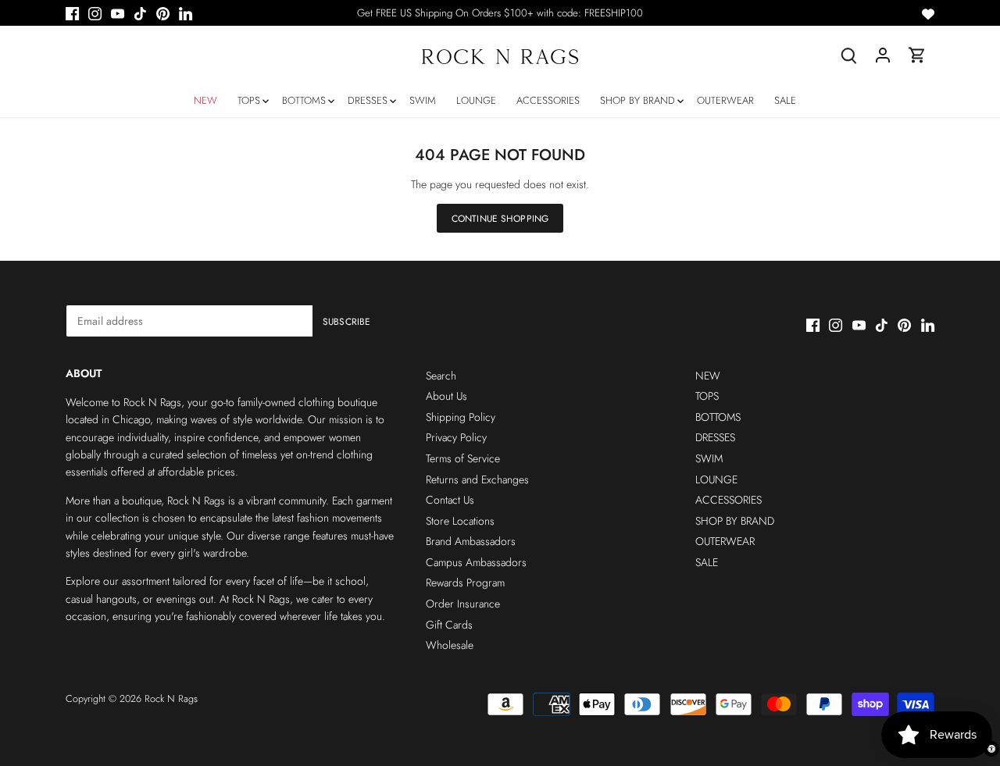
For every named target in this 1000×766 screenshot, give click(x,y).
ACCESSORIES (728, 500)
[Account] (883, 55)
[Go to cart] (917, 55)
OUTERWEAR (725, 541)
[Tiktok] (140, 13)
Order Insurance (463, 603)
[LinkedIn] (185, 13)
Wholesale (449, 645)
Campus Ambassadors (476, 562)
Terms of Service (463, 458)
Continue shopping (500, 218)
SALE (706, 562)
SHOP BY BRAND (734, 521)
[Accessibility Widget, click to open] (991, 749)
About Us (446, 396)
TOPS (707, 396)
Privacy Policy (456, 437)
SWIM (709, 458)
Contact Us (450, 500)
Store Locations (460, 521)
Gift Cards (449, 624)
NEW (707, 375)
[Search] (848, 55)
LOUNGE (716, 479)
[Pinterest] (163, 13)
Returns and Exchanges (477, 479)
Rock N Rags (171, 699)
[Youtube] (117, 13)
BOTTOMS (718, 417)
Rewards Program (465, 582)
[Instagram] (95, 13)
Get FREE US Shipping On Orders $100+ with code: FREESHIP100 (500, 12)
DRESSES (715, 437)
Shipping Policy (460, 417)
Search (441, 375)
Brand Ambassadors (471, 541)
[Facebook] (72, 13)
